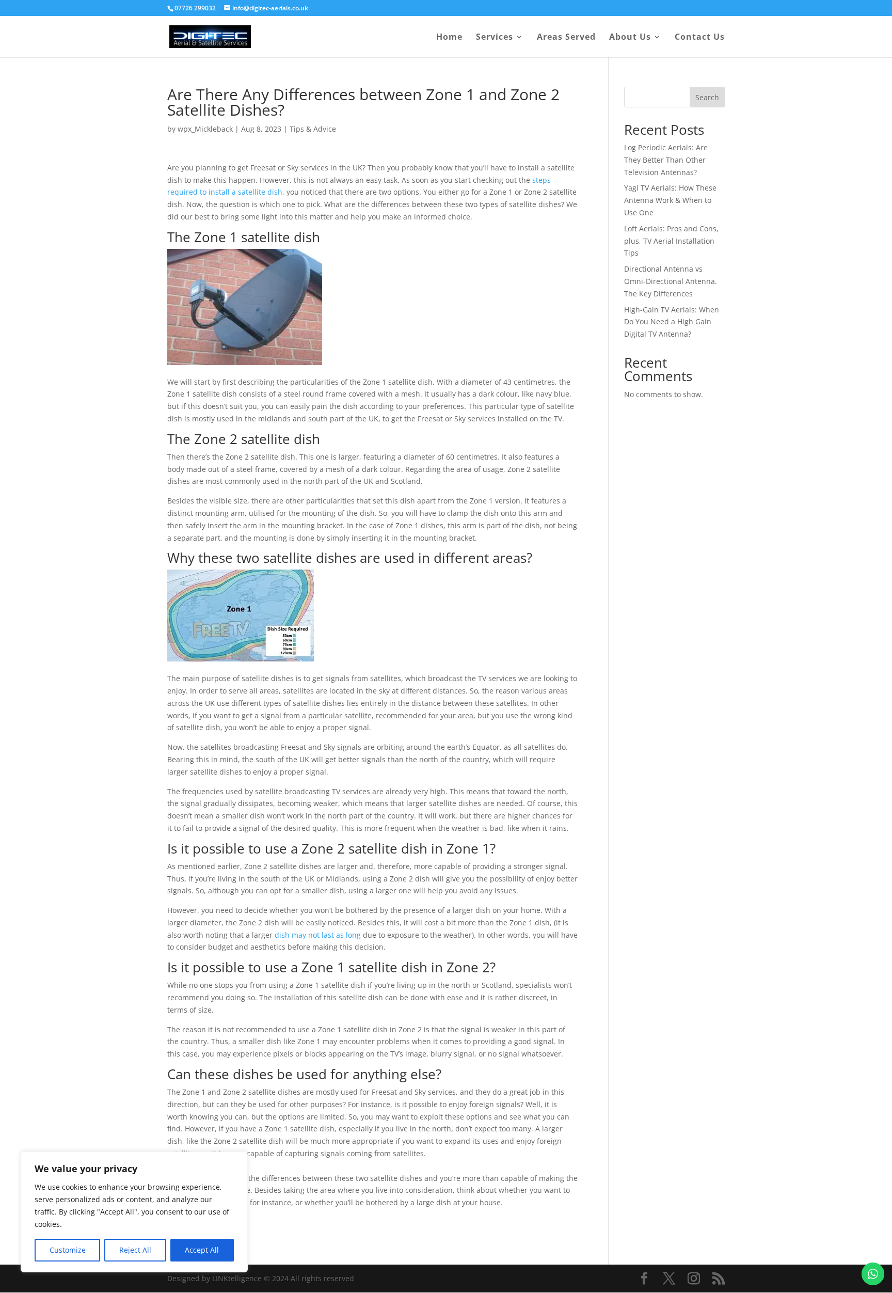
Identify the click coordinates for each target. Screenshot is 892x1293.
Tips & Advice (313, 129)
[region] (134, 1212)
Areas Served (566, 37)
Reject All (135, 1250)
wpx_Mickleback (205, 129)
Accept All (202, 1250)
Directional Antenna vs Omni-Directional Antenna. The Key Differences (670, 281)
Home (449, 37)
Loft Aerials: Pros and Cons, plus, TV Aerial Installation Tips (671, 241)
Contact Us (700, 37)
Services (494, 37)
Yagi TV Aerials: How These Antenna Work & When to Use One (670, 200)
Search (707, 97)
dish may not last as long (318, 935)
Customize (68, 1250)
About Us (630, 37)
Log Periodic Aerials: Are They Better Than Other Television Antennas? (666, 160)
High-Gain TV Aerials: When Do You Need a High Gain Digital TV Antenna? (671, 322)
